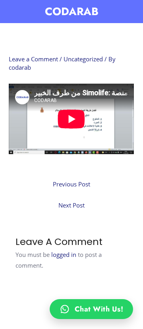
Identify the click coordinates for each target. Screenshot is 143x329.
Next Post (71, 205)
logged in (63, 254)
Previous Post (71, 184)
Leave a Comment (33, 59)
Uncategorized (83, 59)
